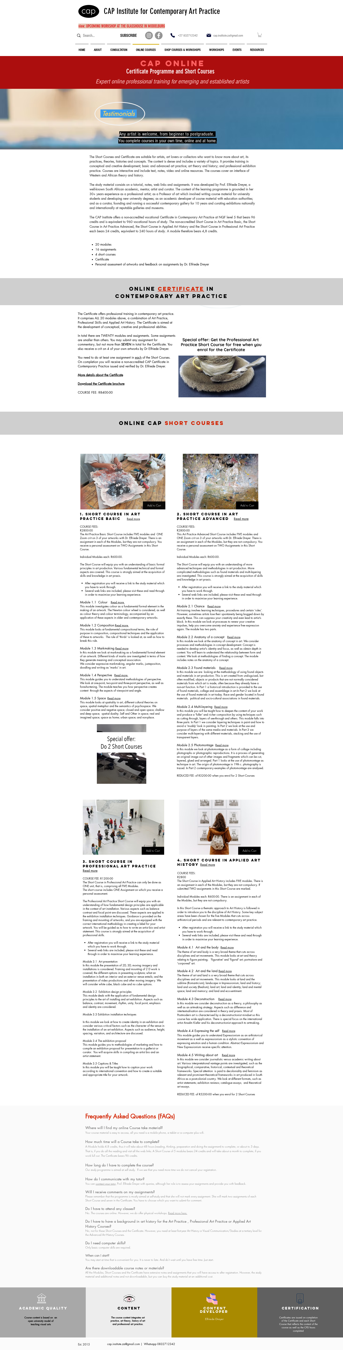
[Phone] (172, 35)
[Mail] (208, 35)
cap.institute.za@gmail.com (228, 35)
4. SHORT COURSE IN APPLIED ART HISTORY (219, 862)
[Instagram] (149, 35)
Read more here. (177, 1213)
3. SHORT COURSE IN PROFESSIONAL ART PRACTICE (119, 863)
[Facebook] (159, 35)
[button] (259, 35)
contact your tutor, (106, 1183)
